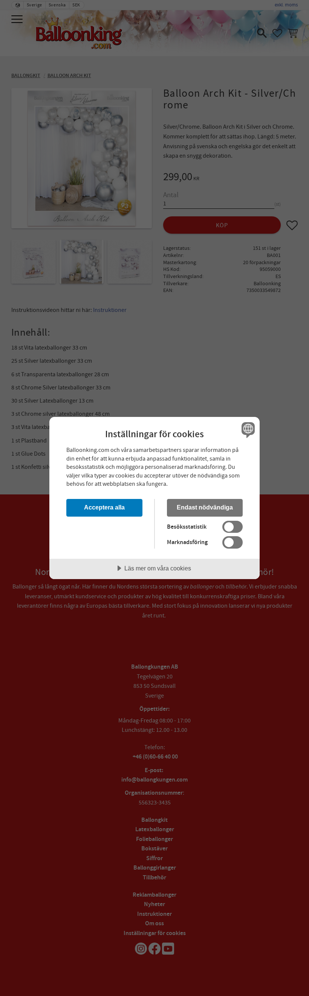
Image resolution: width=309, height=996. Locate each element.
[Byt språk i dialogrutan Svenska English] (247, 429)
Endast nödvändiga (205, 507)
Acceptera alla (104, 507)
